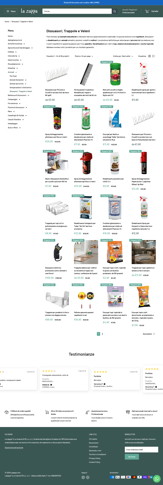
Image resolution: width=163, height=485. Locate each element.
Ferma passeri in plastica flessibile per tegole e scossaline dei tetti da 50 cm (85, 92)
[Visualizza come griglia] (149, 56)
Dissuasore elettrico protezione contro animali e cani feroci (56, 270)
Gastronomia (13, 60)
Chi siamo (93, 439)
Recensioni (93, 443)
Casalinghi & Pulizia (16, 115)
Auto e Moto (13, 127)
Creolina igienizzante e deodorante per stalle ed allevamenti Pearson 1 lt (83, 137)
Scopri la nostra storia (14, 447)
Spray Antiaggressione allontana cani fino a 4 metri (56, 135)
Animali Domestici (17, 80)
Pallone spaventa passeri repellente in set (84, 313)
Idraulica (11, 68)
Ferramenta (13, 103)
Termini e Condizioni (97, 454)
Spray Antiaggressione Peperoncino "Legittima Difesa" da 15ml (141, 181)
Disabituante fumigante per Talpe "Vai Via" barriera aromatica (85, 226)
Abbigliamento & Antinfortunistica (15, 42)
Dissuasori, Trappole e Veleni (22, 22)
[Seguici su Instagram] (87, 477)
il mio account (128, 12)
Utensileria (12, 56)
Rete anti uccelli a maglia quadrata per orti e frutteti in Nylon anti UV (114, 92)
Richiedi (131, 457)
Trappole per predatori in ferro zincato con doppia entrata (57, 313)
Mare (10, 111)
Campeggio (13, 99)
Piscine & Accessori (16, 107)
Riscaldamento (14, 64)
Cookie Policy (94, 462)
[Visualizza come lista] (153, 56)
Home (7, 22)
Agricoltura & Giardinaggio (19, 48)
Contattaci (93, 446)
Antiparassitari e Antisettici (21, 87)
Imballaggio (13, 123)
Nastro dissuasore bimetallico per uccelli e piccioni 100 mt (57, 180)
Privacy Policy (94, 458)
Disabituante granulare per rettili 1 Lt (113, 180)
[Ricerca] (115, 11)
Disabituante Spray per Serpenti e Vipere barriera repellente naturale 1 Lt (142, 226)
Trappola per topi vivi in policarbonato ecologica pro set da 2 (56, 226)
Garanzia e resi (95, 450)
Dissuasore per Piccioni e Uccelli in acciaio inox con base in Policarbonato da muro (143, 137)
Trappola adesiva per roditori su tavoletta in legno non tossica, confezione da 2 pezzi (85, 270)
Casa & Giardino (14, 119)
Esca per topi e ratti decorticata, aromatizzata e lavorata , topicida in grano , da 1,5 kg (143, 316)
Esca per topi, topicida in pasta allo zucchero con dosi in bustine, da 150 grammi (115, 315)
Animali (11, 72)
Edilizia (11, 52)
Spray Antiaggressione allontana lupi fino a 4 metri (84, 180)
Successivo (147, 334)
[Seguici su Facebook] (83, 477)
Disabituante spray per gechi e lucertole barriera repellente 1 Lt (143, 92)
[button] (17, 385)
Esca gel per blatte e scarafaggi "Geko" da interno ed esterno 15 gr (114, 137)
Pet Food (13, 76)
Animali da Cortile (17, 84)
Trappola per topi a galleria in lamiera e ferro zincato (143, 269)
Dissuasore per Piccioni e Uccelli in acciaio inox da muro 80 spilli (57, 92)
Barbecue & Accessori (17, 95)
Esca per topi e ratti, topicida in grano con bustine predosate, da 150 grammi (114, 270)
